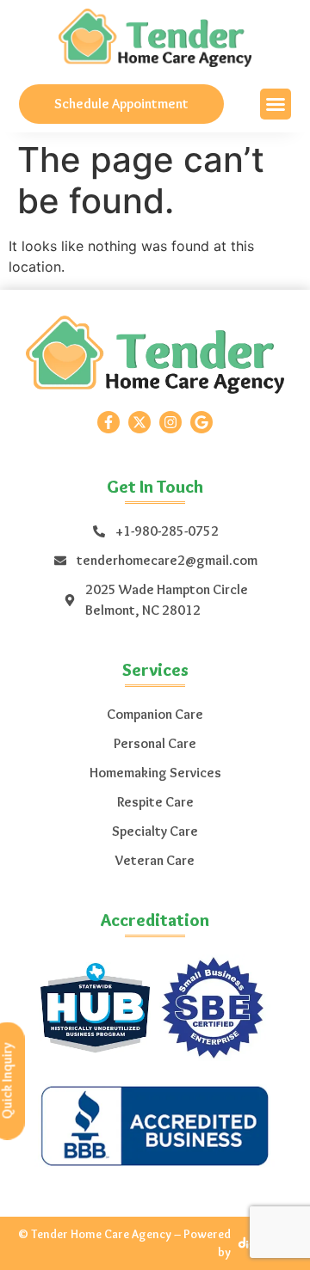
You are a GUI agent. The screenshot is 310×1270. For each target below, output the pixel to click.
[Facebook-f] (108, 422)
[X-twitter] (139, 422)
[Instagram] (170, 422)
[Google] (201, 422)
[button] (275, 104)
